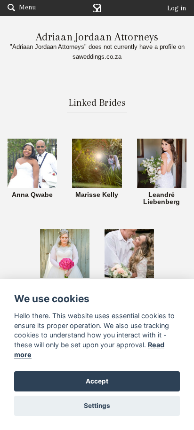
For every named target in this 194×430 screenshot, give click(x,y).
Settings (97, 405)
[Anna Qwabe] (32, 163)
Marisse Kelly (96, 195)
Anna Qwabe (32, 195)
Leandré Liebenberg (161, 198)
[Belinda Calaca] (64, 253)
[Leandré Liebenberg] (161, 163)
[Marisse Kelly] (96, 163)
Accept (97, 381)
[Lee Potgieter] (129, 253)
